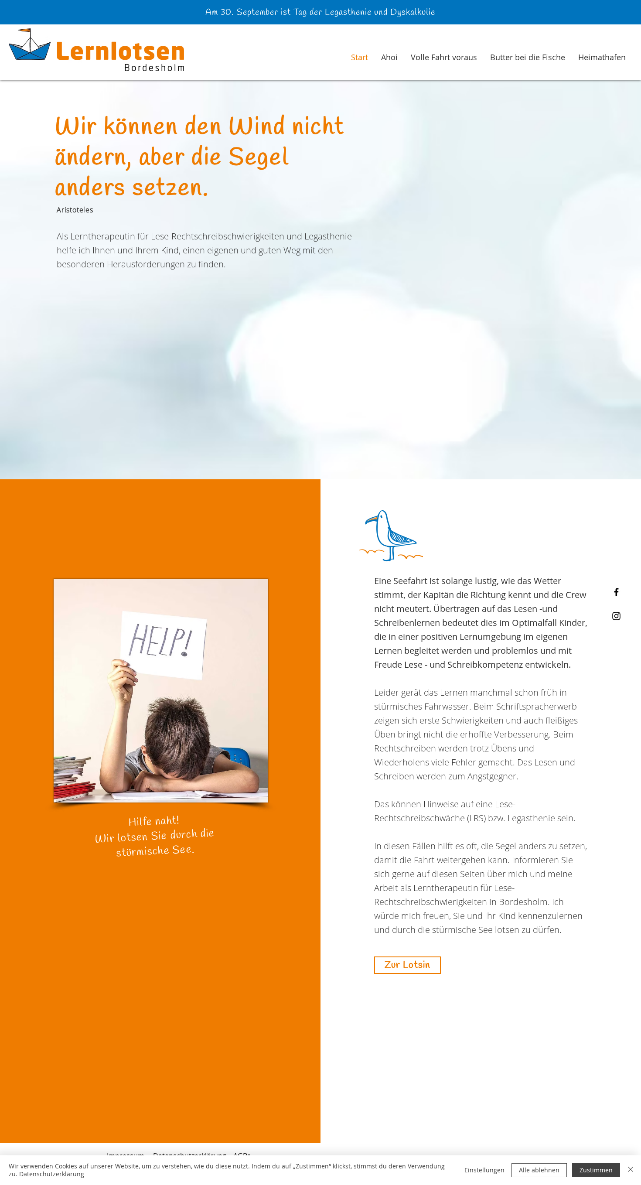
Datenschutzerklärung (51, 1174)
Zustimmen (596, 1170)
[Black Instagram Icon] (616, 616)
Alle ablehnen (539, 1170)
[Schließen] (630, 1170)
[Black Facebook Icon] (616, 592)
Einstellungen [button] (484, 1170)
